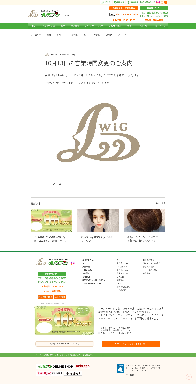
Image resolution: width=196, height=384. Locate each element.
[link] (164, 2)
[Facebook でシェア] (46, 184)
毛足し (97, 35)
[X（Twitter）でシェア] (53, 184)
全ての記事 (36, 35)
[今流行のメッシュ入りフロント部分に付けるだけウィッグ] (144, 220)
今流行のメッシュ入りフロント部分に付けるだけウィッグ (144, 239)
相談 (49, 35)
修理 (86, 35)
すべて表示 (160, 203)
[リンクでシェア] (60, 184)
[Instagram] (158, 2)
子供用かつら (122, 273)
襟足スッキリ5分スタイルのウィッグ (97, 239)
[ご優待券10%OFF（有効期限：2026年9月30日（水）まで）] (51, 220)
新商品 (74, 35)
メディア (122, 35)
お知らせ (61, 35)
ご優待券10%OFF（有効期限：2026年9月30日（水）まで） (50, 239)
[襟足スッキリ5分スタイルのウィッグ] (98, 220)
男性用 (109, 35)
